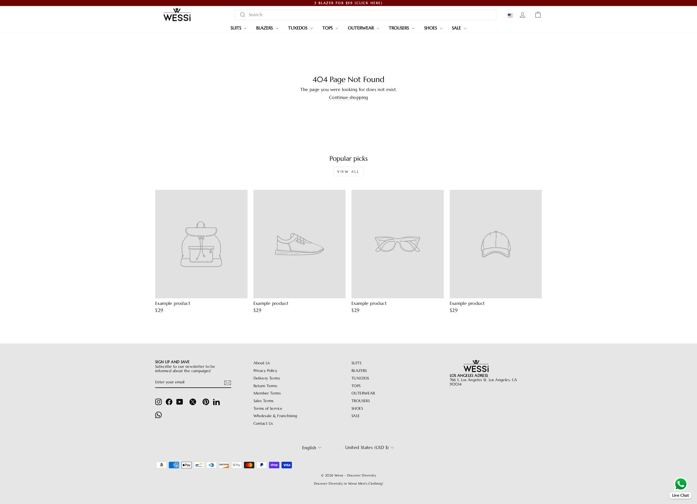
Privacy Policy (265, 370)
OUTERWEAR (361, 28)
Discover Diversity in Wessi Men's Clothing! (348, 483)
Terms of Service (268, 408)
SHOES (431, 28)
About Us (261, 363)
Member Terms (267, 393)
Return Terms (265, 386)
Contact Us (263, 423)
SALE (457, 28)
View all (348, 171)
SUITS (237, 28)
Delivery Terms (266, 378)
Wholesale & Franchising (275, 416)
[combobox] (365, 15)
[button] (511, 15)
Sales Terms (263, 401)
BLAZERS (265, 28)
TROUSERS (399, 28)
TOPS (328, 28)
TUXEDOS (298, 28)
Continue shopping (348, 97)
